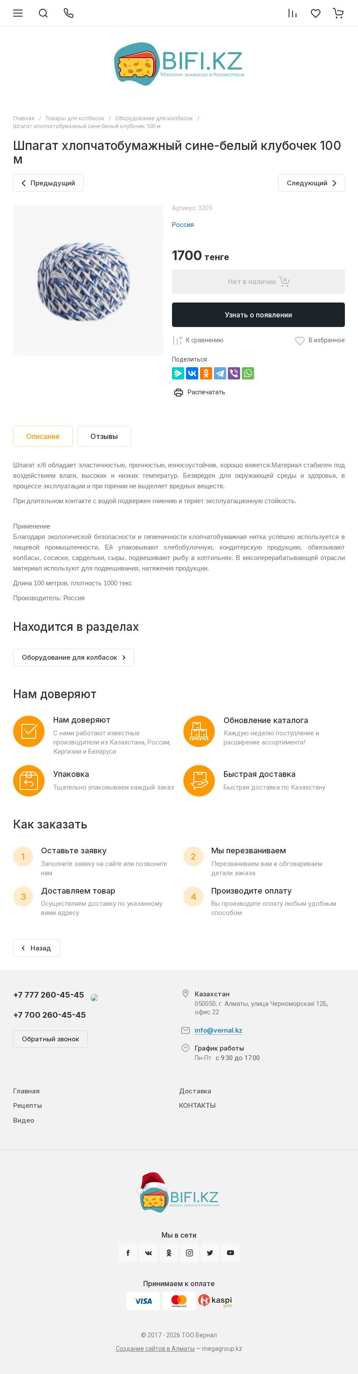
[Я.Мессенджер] (178, 373)
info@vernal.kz (218, 1030)
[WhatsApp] (248, 373)
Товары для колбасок (74, 118)
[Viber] (234, 373)
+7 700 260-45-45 (49, 1014)
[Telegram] (220, 373)
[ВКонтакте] (192, 373)
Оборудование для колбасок (154, 118)
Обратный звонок (50, 1039)
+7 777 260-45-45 (48, 994)
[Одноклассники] (206, 373)
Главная (23, 118)
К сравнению (205, 340)
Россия (183, 225)
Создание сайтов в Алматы (155, 1348)
